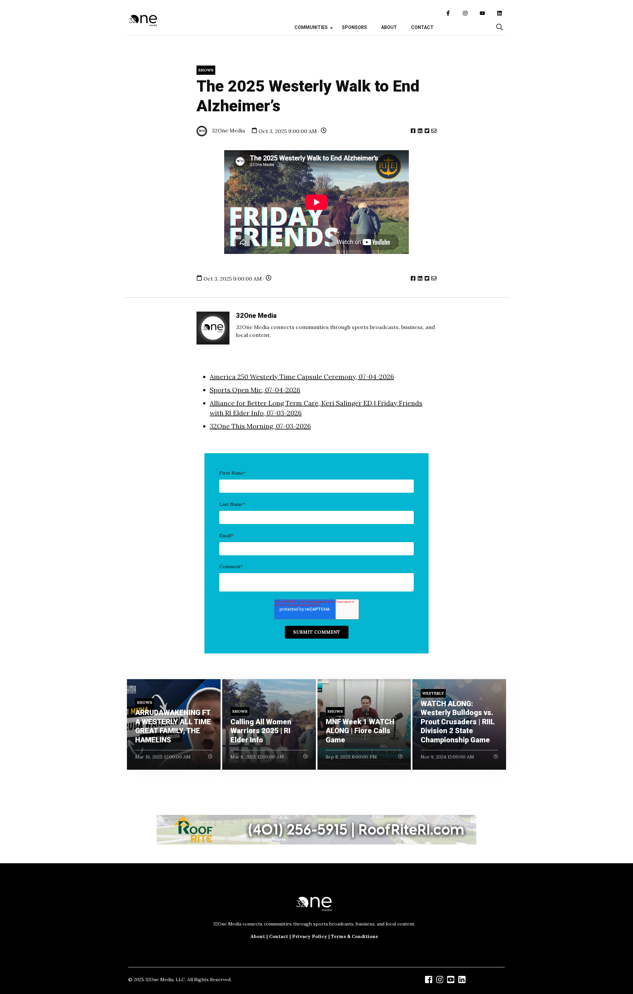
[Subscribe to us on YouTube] (482, 13)
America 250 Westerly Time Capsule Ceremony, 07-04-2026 (302, 377)
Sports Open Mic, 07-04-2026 (255, 390)
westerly (433, 693)
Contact (422, 27)
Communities (311, 27)
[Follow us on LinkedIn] (499, 13)
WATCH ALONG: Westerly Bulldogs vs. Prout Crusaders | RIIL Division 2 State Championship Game (458, 722)
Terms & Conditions (354, 936)
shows (206, 70)
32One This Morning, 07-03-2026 (260, 426)
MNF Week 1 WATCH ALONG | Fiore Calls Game (360, 731)
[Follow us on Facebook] (448, 13)
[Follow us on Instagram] (465, 13)
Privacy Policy (309, 936)
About (389, 27)
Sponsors (354, 27)
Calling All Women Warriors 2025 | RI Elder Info (260, 731)
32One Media (227, 130)
